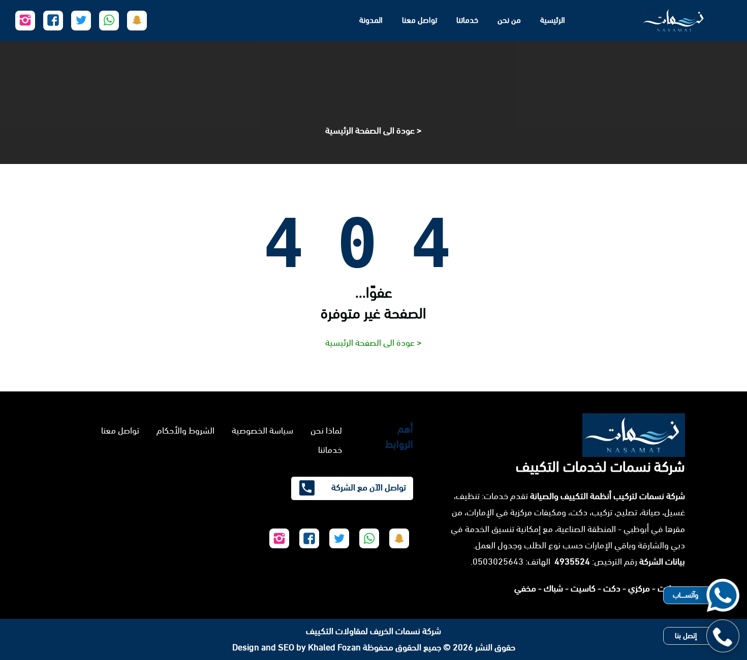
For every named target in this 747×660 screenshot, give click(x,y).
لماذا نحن (326, 430)
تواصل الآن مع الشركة (367, 487)
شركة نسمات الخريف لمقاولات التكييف (373, 631)
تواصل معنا (419, 20)
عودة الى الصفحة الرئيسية (370, 130)
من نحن (509, 20)
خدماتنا (467, 20)
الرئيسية (552, 20)
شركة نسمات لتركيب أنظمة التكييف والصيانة (607, 496)
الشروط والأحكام (185, 430)
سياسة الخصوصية (262, 430)
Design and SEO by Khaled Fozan (296, 647)
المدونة (371, 20)
